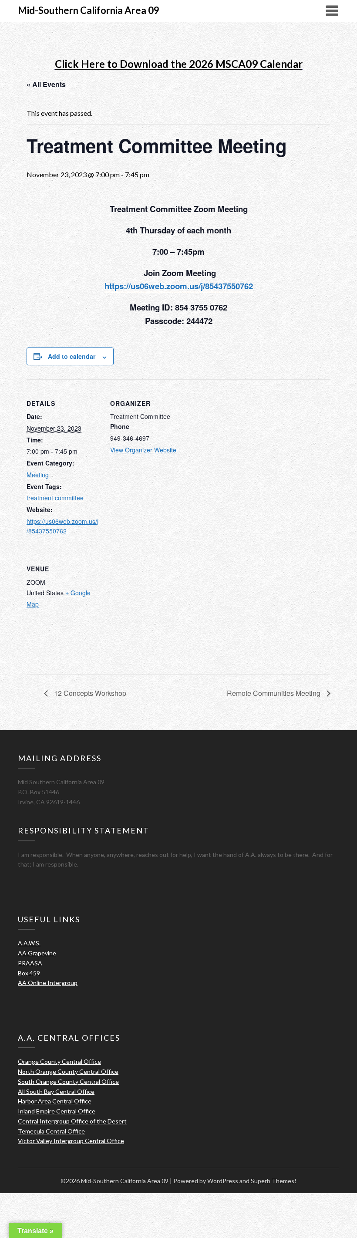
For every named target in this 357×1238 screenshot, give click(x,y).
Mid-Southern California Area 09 (88, 10)
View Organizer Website (143, 449)
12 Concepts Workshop (89, 693)
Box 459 (29, 973)
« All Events (46, 84)
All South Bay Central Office (56, 1091)
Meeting (38, 474)
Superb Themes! (273, 1180)
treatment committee (55, 497)
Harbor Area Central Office (54, 1101)
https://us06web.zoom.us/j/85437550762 (178, 286)
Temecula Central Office (51, 1131)
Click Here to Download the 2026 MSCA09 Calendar (179, 63)
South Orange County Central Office (68, 1081)
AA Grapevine (37, 953)
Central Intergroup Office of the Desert (72, 1121)
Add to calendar (71, 356)
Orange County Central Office (59, 1061)
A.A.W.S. (29, 943)
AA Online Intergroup (47, 982)
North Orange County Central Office (68, 1071)
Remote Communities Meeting (274, 693)
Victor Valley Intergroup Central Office (71, 1140)
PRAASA (30, 963)
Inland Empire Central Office (56, 1111)
